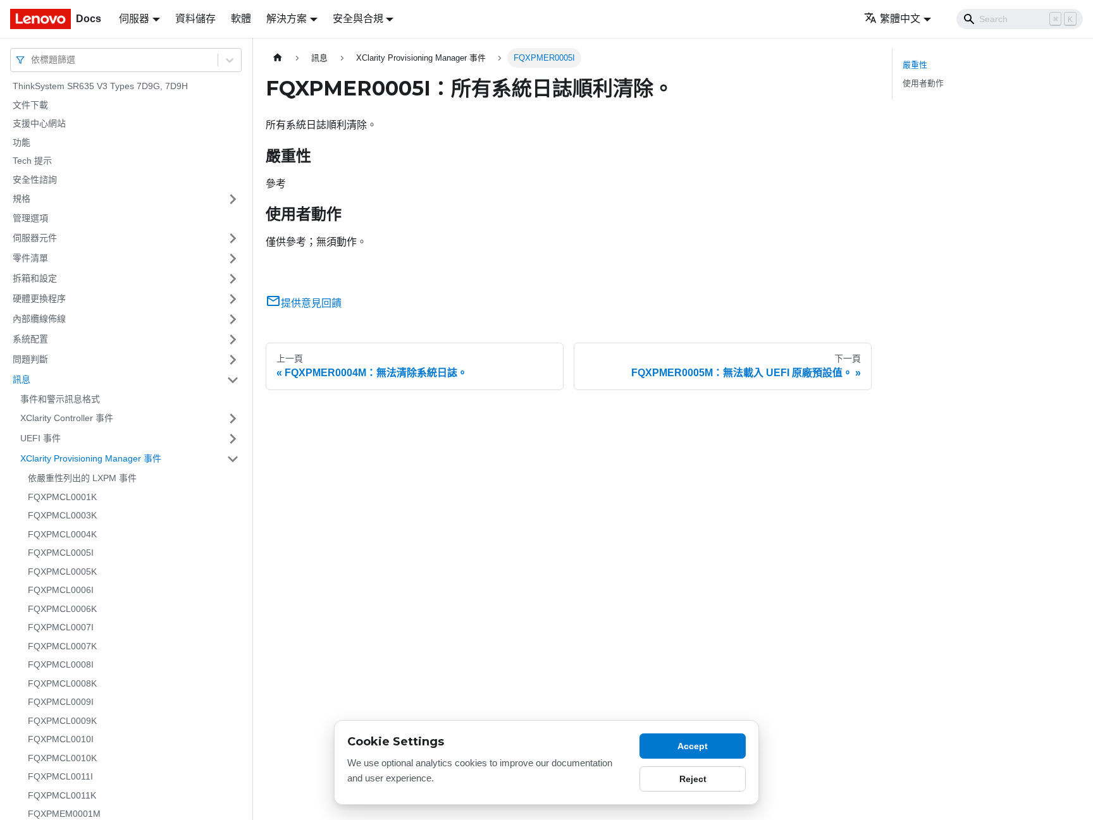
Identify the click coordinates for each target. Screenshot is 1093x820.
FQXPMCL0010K (62, 758)
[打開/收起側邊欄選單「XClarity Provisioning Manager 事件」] (233, 459)
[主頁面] (278, 58)
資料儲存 (195, 18)
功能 (21, 142)
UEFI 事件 (40, 438)
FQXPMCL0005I (61, 553)
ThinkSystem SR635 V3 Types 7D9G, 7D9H (100, 86)
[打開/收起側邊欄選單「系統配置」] (233, 339)
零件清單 (30, 258)
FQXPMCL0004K (62, 534)
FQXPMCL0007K (62, 646)
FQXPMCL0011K (62, 795)
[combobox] (32, 59)
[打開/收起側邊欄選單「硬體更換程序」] (233, 299)
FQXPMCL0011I (60, 776)
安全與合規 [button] (358, 18)
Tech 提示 (32, 161)
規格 (21, 198)
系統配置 (30, 339)
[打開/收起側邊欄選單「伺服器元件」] (233, 238)
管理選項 (30, 218)
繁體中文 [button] (900, 18)
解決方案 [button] (286, 18)
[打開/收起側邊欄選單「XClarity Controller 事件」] (233, 418)
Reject (693, 779)
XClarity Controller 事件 (66, 418)
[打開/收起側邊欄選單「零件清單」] (233, 258)
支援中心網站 (39, 123)
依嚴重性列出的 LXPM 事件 (82, 478)
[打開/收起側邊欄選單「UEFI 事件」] (233, 439)
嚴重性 (915, 65)
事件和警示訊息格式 (60, 399)
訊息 (21, 379)
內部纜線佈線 (39, 319)
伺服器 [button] (134, 18)
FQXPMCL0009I (61, 702)
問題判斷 (30, 359)
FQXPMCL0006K (62, 609)
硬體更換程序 (39, 298)
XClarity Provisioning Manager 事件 (90, 458)
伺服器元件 (35, 238)
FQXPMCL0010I (61, 739)
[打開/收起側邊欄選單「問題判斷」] (233, 360)
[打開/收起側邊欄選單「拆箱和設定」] (233, 279)
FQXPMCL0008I (61, 664)
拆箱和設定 (35, 278)
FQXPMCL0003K (62, 515)
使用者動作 (923, 83)
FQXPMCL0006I (61, 590)
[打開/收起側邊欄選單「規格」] (233, 199)
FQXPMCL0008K (62, 683)
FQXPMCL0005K (62, 571)
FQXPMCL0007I (61, 627)
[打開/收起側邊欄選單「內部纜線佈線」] (233, 319)
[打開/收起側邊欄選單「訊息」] (233, 380)
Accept (692, 746)
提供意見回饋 (311, 303)
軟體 (241, 18)
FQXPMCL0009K (62, 721)
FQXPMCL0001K (62, 497)
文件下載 (30, 105)
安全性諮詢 (35, 179)
